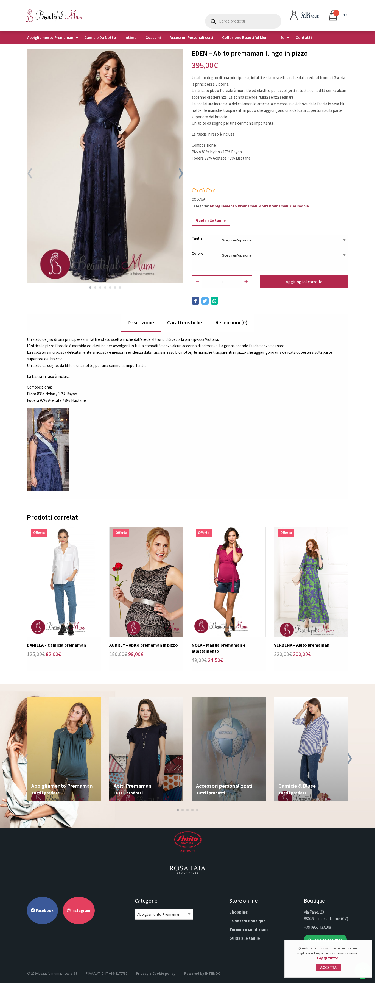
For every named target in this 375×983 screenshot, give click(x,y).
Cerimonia (299, 206)
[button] (90, 287)
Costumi (153, 37)
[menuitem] (51, 37)
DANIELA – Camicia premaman (56, 645)
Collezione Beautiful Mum (245, 37)
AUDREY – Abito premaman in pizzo (143, 645)
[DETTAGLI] (64, 581)
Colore (197, 253)
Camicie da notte (100, 37)
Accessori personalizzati (191, 37)
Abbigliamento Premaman (50, 37)
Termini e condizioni (248, 929)
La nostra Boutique (247, 920)
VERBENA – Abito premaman (301, 645)
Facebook (44, 910)
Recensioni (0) (231, 322)
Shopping (238, 912)
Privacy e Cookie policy (155, 973)
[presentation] (29, 174)
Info (281, 37)
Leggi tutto (327, 958)
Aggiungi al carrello (304, 281)
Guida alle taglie (211, 220)
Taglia (197, 238)
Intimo (131, 37)
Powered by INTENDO (202, 973)
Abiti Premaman (273, 206)
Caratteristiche (184, 322)
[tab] (141, 322)
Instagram (80, 910)
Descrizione (140, 322)
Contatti (304, 37)
